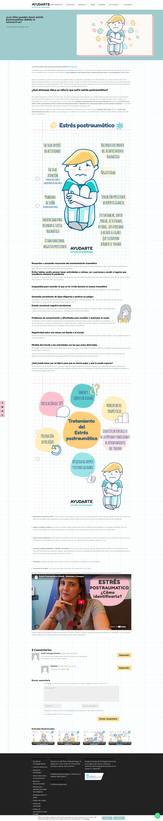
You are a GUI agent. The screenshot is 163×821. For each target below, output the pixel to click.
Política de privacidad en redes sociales (40, 811)
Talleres (81, 5)
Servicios (70, 5)
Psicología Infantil (23, 27)
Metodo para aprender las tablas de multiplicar (40, 789)
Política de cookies (39, 800)
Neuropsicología (12, 27)
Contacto (128, 5)
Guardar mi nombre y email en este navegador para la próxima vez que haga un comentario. (74, 710)
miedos (126, 72)
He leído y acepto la (59, 714)
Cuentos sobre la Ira (40, 767)
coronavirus (73, 67)
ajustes (87, 819)
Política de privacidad (65, 714)
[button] (157, 815)
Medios (101, 5)
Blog (93, 5)
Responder (124, 655)
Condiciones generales (59, 784)
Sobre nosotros (56, 5)
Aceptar (107, 818)
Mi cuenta (113, 5)
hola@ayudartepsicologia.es (61, 774)
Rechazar (119, 818)
